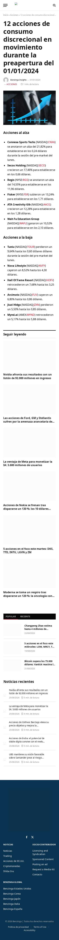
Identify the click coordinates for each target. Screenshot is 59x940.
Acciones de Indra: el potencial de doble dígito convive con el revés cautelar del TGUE (26, 741)
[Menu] (5, 5)
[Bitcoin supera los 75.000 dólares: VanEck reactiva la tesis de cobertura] (12, 665)
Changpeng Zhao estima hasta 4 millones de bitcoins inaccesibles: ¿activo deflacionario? (38, 630)
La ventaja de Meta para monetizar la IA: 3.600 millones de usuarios (27, 463)
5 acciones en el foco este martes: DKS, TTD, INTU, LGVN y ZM (28, 550)
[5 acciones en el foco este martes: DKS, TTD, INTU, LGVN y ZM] (29, 530)
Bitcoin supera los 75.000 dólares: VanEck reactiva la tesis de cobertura (39, 664)
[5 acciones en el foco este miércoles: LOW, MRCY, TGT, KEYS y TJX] (12, 647)
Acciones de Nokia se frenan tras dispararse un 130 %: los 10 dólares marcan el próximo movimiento (26, 508)
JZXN (36, 305)
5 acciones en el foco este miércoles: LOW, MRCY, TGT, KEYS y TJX (40, 647)
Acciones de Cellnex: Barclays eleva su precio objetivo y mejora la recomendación (29, 725)
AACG (46, 204)
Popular (11, 616)
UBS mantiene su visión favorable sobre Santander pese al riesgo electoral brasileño (26, 757)
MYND (31, 315)
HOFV (49, 280)
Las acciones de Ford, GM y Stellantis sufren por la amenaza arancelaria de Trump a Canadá (27, 421)
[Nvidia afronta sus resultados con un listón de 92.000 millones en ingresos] (29, 355)
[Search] (54, 5)
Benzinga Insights (18, 79)
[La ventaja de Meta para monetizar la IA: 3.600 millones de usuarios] (29, 442)
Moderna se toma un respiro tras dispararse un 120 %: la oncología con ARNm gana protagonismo (27, 595)
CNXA (51, 142)
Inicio (5, 15)
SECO (42, 165)
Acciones (14, 15)
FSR (26, 194)
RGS (25, 180)
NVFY (42, 265)
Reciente (25, 616)
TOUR (30, 247)
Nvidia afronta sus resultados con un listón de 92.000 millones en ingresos (27, 376)
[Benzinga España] (29, 5)
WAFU (23, 223)
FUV (34, 295)
